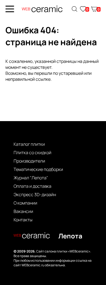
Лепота (70, 235)
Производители (29, 161)
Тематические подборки (38, 169)
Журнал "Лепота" (31, 178)
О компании (25, 203)
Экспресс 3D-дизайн (35, 194)
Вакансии (23, 211)
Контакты (23, 220)
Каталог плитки (29, 144)
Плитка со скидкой (32, 153)
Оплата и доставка (32, 186)
